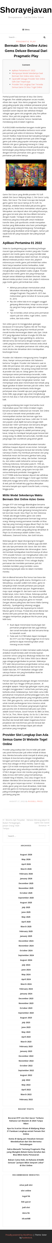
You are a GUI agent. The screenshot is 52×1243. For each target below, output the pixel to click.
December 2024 (26, 941)
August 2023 (26, 1017)
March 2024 (26, 984)
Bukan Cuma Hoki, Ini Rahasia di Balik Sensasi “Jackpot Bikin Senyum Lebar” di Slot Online (26, 1163)
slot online (26, 1190)
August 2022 (26, 1075)
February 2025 (26, 931)
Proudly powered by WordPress (19, 1235)
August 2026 (26, 854)
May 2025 (26, 917)
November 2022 (26, 1061)
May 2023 (26, 1032)
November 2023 (26, 1003)
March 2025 (26, 926)
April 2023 (26, 1037)
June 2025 (26, 912)
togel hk (26, 1196)
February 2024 (26, 989)
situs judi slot (26, 1185)
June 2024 (26, 969)
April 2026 (26, 864)
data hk (26, 1213)
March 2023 (26, 1041)
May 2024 (26, 974)
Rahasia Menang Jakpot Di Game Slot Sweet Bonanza (38, 823)
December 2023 (26, 998)
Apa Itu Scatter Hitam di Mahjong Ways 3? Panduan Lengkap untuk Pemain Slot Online (26, 1131)
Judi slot (26, 1207)
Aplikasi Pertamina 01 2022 (23, 70)
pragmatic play (26, 42)
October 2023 (26, 1008)
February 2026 (26, 873)
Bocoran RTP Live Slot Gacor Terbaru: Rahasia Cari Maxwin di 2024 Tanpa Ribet (26, 1121)
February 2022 (26, 1099)
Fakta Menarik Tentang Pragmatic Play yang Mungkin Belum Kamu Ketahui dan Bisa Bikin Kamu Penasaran (26, 1152)
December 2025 (26, 883)
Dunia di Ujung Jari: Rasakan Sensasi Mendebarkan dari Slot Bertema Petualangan (26, 1141)
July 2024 (26, 965)
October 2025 (26, 893)
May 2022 (26, 1085)
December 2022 (26, 1056)
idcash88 (26, 1218)
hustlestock (27, 1237)
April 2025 (26, 921)
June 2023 (26, 1027)
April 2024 (26, 979)
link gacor (26, 1201)
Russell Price (35, 801)
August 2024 (26, 960)
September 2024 (26, 955)
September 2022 (26, 1070)
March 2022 (26, 1094)
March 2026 (26, 869)
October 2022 (26, 1065)
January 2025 (26, 936)
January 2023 (26, 1051)
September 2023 (26, 1013)
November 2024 (26, 945)
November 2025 (26, 888)
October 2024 (26, 950)
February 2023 (26, 1046)
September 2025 (26, 897)
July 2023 (26, 1022)
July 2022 (26, 1080)
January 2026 (26, 878)
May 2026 (26, 859)
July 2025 (26, 907)
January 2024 (26, 993)
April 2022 (26, 1089)
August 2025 (26, 902)
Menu (27, 29)
